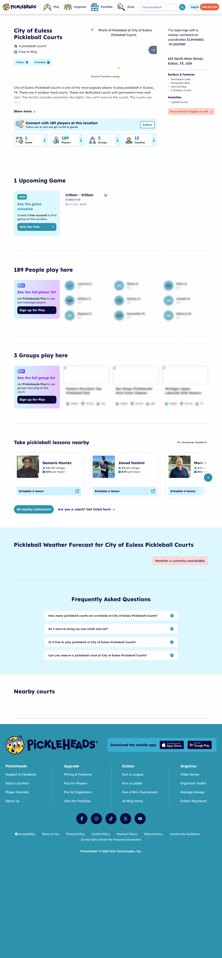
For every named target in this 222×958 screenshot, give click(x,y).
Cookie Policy (101, 834)
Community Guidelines (185, 834)
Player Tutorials (17, 792)
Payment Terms (127, 834)
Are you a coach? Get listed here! (84, 509)
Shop (130, 7)
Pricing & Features (78, 774)
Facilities (107, 7)
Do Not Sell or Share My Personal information (111, 839)
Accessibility (26, 834)
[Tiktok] (111, 818)
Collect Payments (193, 801)
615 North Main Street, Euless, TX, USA (185, 61)
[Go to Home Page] (20, 6)
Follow (147, 124)
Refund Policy (153, 834)
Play (56, 7)
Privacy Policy (75, 834)
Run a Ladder (132, 783)
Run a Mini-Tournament (140, 792)
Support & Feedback (21, 774)
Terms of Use (50, 834)
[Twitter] (125, 818)
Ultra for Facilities (77, 801)
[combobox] (158, 7)
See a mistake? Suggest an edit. (189, 111)
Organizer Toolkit (193, 783)
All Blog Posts (132, 801)
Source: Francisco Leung (105, 76)
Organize (80, 7)
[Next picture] (154, 50)
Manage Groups (192, 792)
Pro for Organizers (78, 792)
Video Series (189, 774)
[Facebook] (81, 818)
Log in (195, 7)
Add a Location (17, 783)
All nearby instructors (34, 509)
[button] (22, 62)
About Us (12, 801)
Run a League (132, 774)
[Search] (182, 7)
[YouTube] (140, 818)
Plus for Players (75, 783)
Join (209, 7)
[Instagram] (96, 818)
